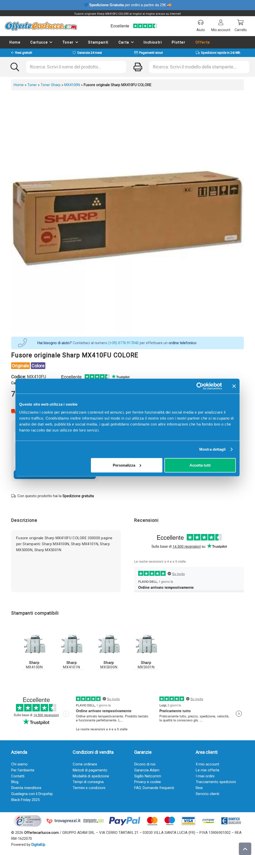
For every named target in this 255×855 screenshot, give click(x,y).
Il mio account (207, 764)
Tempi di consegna (88, 782)
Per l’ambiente (22, 770)
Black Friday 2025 (25, 800)
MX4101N (71, 664)
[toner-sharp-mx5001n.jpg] (146, 644)
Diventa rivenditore (26, 788)
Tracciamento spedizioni (216, 782)
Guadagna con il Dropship (32, 794)
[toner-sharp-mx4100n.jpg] (34, 644)
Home (19, 85)
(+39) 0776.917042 (123, 343)
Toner (32, 85)
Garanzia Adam (146, 770)
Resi (199, 788)
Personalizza (124, 465)
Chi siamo (19, 764)
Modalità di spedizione (91, 776)
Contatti (17, 776)
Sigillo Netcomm (147, 776)
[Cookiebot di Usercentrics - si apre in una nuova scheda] (200, 386)
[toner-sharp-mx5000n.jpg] (109, 644)
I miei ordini (205, 776)
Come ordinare (85, 764)
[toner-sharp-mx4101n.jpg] (72, 644)
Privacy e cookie (147, 782)
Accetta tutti (200, 465)
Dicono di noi (144, 764)
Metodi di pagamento (90, 770)
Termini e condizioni (89, 788)
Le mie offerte (207, 770)
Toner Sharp (51, 85)
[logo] (40, 26)
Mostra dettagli (212, 449)
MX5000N (108, 664)
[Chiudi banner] (234, 386)
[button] (51, 42)
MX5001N (146, 664)
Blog (14, 782)
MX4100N (72, 85)
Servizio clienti (207, 794)
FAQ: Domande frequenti (154, 788)
